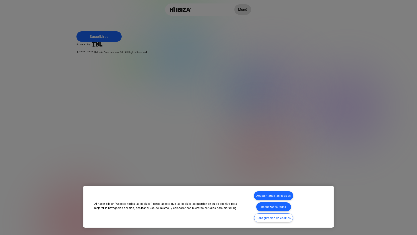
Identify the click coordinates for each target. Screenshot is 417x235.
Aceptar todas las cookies (273, 195)
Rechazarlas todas (273, 206)
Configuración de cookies (273, 218)
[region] (208, 207)
